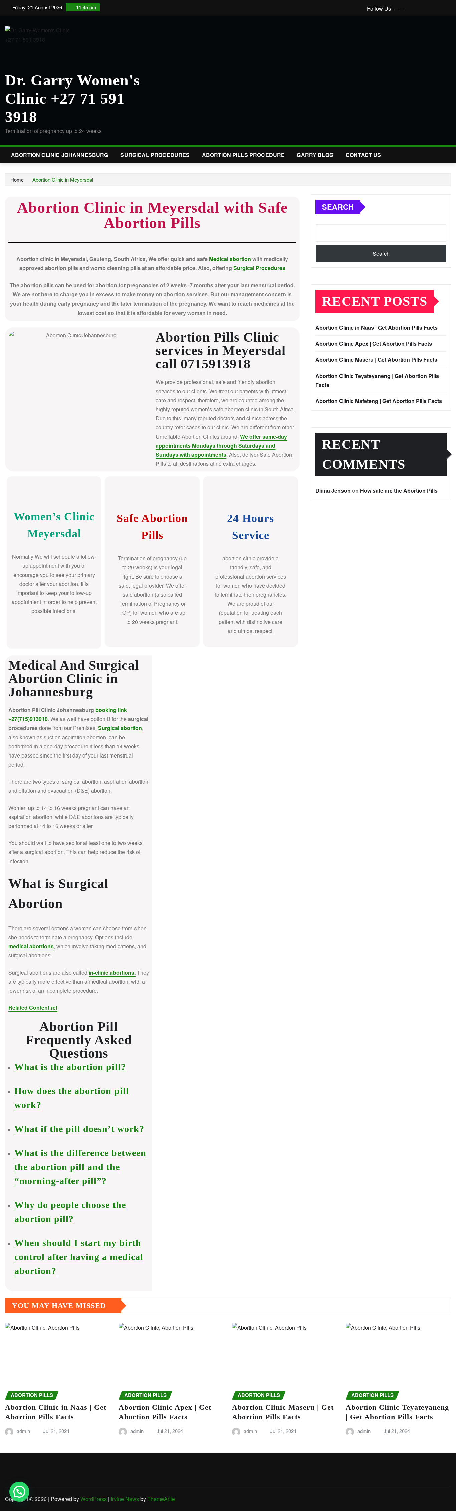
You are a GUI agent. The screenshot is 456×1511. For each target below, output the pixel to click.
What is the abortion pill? (70, 1067)
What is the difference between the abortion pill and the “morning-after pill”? (80, 1167)
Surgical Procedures (155, 155)
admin (23, 1430)
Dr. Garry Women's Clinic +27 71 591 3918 (72, 98)
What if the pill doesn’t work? (79, 1129)
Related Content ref (32, 1007)
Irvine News (125, 1499)
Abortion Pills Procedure (243, 155)
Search (338, 206)
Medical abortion (230, 259)
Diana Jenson (333, 490)
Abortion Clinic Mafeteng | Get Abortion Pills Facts (378, 401)
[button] (19, 1492)
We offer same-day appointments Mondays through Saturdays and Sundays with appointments (221, 445)
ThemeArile (161, 1499)
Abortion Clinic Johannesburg (59, 155)
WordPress (93, 1499)
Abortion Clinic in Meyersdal (62, 179)
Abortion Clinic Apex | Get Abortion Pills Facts (373, 343)
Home (17, 179)
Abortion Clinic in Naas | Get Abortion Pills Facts (376, 327)
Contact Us (363, 155)
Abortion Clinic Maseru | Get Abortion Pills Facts (376, 359)
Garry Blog (315, 155)
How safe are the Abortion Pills (399, 490)
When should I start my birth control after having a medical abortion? (78, 1257)
